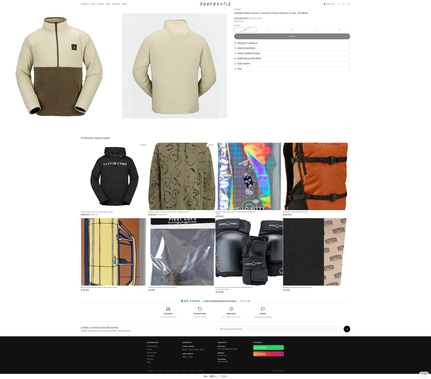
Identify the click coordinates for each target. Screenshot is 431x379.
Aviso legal (184, 371)
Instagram (262, 354)
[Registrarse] (347, 329)
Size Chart (243, 63)
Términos (150, 359)
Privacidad (151, 356)
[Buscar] (338, 3)
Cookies (200, 371)
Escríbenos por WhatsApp (263, 317)
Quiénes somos (152, 346)
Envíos (149, 349)
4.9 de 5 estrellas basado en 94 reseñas (219, 301)
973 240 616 (222, 356)
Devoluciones (152, 353)
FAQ (239, 68)
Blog (148, 362)
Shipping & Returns (249, 58)
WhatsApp (262, 347)
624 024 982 (223, 362)
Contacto (193, 371)
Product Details (247, 43)
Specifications (246, 48)
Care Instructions (248, 53)
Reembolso (150, 371)
